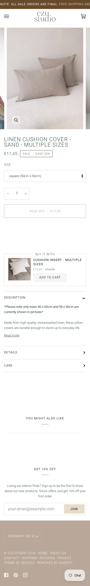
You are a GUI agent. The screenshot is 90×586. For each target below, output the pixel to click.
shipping (29, 558)
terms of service (19, 563)
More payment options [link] (20, 241)
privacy (64, 558)
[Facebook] (6, 575)
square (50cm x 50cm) (25, 176)
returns (47, 558)
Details (10, 352)
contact (12, 558)
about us (58, 553)
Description (15, 297)
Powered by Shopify (55, 563)
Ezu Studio (17, 553)
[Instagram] (25, 575)
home (43, 553)
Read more (12, 335)
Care (8, 365)
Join (74, 509)
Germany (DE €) (21, 536)
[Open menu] (11, 16)
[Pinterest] (16, 575)
